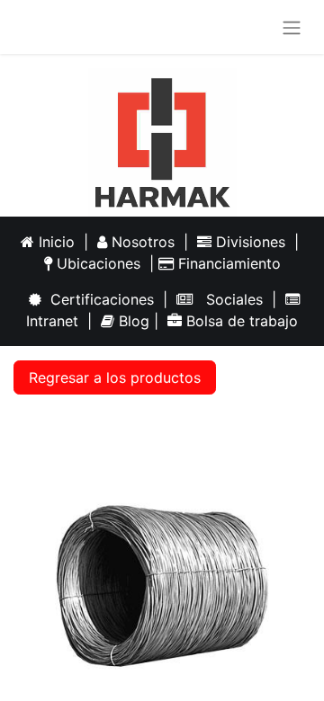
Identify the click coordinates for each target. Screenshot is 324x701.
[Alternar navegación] (291, 27)
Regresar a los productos (115, 377)
